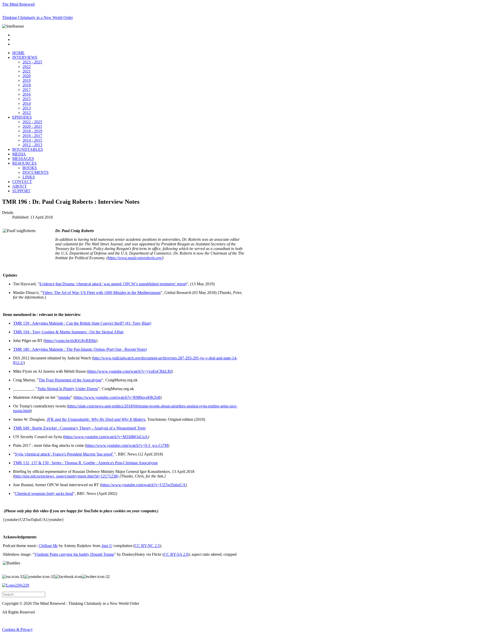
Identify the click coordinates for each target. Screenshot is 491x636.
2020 (27, 76)
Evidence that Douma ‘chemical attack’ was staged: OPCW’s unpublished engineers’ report (112, 284)
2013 (27, 108)
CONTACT (22, 181)
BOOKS (30, 168)
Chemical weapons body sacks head (44, 493)
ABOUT (19, 186)
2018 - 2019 (32, 131)
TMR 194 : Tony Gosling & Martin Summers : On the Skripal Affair (68, 332)
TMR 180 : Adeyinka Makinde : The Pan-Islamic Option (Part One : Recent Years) (80, 349)
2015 (27, 99)
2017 (27, 89)
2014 (27, 103)
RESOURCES (24, 163)
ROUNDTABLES (27, 149)
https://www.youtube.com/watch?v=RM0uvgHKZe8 (117, 397)
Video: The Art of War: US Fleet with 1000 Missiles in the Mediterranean (101, 292)
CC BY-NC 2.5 (147, 545)
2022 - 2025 (32, 122)
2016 (27, 94)
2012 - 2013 (32, 145)
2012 (27, 112)
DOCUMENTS (36, 172)
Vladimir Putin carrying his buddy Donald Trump (74, 554)
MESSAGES (23, 158)
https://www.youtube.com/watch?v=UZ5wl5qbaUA (143, 485)
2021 (27, 71)
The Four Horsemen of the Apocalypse (70, 380)
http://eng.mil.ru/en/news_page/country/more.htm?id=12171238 (65, 476)
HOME (18, 53)
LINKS (29, 177)
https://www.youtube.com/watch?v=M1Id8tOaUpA (106, 437)
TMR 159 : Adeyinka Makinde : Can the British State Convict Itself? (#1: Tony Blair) (82, 323)
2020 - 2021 (32, 126)
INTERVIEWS (24, 57)
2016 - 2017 (32, 135)
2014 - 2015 (32, 140)
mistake (64, 397)
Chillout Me (48, 545)
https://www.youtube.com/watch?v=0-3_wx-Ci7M (127, 445)
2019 (27, 80)
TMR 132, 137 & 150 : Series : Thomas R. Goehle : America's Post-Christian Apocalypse (85, 463)
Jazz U (106, 545)
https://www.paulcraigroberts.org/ (135, 258)
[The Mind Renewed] (15, 585)
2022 (27, 66)
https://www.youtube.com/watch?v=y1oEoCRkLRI (130, 371)
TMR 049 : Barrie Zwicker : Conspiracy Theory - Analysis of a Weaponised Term (79, 428)
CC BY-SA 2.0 (176, 554)
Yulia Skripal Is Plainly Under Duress (67, 389)
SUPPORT (21, 191)
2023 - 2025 (32, 62)
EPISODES (22, 117)
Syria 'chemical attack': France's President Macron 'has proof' (64, 454)
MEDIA (19, 154)
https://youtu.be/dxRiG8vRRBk (70, 340)
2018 (27, 85)
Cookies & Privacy (17, 629)
